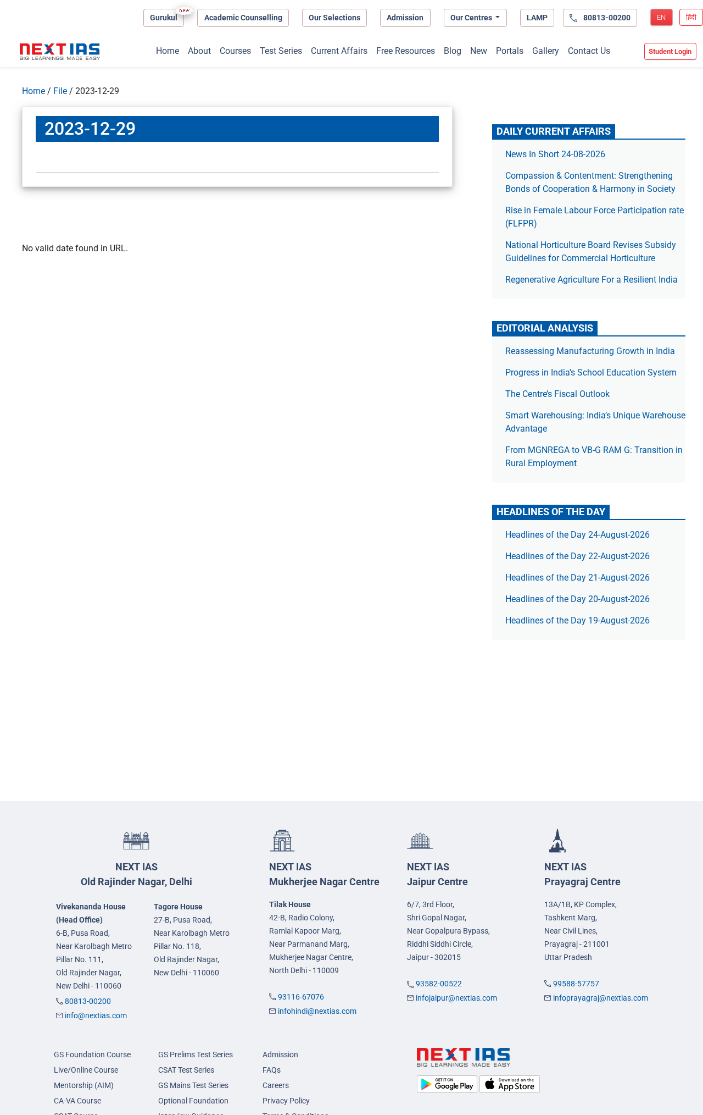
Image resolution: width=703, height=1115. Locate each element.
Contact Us (589, 51)
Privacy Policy (286, 1100)
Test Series (281, 51)
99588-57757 (576, 983)
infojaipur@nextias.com (456, 997)
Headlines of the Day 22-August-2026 (577, 556)
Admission (405, 17)
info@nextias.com (96, 1015)
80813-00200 (88, 1001)
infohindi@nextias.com (317, 1011)
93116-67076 (301, 996)
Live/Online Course (86, 1070)
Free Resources (405, 51)
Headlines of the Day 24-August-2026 (577, 534)
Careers (276, 1085)
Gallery (545, 51)
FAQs (272, 1070)
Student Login (670, 51)
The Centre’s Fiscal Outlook (558, 394)
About (199, 51)
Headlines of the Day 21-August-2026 (577, 577)
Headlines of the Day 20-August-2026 (577, 599)
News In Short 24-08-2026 (555, 154)
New (478, 51)
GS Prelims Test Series (195, 1054)
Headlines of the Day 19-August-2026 (577, 620)
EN (661, 17)
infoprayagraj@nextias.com (600, 997)
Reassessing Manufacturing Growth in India (590, 351)
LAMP (537, 17)
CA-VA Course (77, 1100)
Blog (452, 51)
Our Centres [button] (472, 17)
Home (167, 51)
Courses (235, 51)
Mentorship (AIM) (84, 1085)
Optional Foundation (193, 1100)
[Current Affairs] (60, 51)
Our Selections (334, 17)
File (60, 91)
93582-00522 (439, 983)
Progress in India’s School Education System (591, 372)
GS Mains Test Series (193, 1085)
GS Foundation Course (92, 1054)
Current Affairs (339, 51)
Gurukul (163, 17)
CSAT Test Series (186, 1070)
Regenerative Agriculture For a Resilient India (591, 279)
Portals (509, 51)
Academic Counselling (243, 17)
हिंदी (691, 17)
